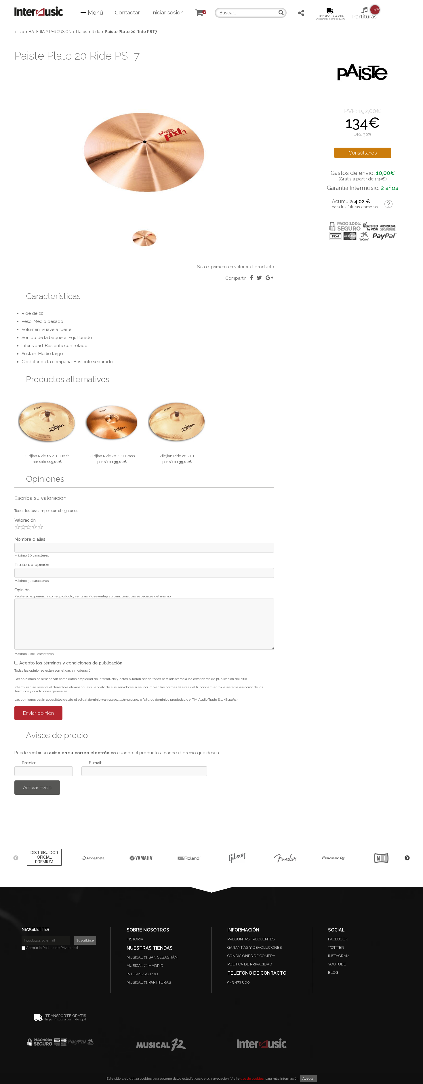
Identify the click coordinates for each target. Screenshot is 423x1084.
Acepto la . (52, 948)
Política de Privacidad (60, 948)
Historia (135, 939)
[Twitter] (259, 277)
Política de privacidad (249, 964)
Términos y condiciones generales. (41, 691)
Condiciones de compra (251, 956)
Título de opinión (31, 564)
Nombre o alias (29, 539)
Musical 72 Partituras (149, 982)
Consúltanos (362, 153)
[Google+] (269, 277)
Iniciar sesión (167, 12)
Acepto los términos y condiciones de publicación (70, 663)
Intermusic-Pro (142, 974)
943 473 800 (238, 982)
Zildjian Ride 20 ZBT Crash (112, 456)
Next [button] (407, 858)
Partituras (364, 13)
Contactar (127, 12)
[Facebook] (251, 277)
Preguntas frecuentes (251, 939)
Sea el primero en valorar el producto (235, 266)
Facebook (338, 939)
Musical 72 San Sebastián (152, 957)
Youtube (337, 964)
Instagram (338, 956)
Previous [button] (16, 858)
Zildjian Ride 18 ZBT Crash (47, 456)
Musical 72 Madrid (145, 965)
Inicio (19, 31)
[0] (199, 13)
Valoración (25, 520)
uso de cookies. (252, 1079)
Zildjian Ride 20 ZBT (177, 456)
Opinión (22, 590)
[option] (144, 143)
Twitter (336, 947)
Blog (333, 972)
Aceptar (308, 1079)
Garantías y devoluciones (254, 947)
